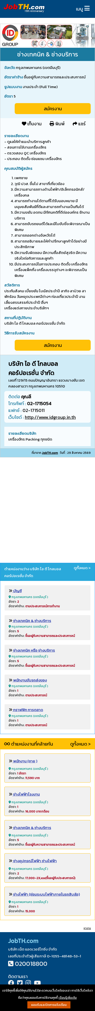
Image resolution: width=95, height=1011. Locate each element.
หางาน (87, 928)
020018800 (31, 963)
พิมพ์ (59, 123)
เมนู (79, 8)
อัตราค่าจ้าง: (34, 606)
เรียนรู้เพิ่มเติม (68, 997)
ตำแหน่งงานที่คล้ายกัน (31, 743)
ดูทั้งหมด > (82, 568)
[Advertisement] (47, 511)
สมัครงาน (53, 108)
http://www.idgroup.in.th (50, 417)
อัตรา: (14, 601)
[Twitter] (20, 983)
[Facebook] (11, 983)
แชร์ (81, 123)
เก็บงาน (34, 123)
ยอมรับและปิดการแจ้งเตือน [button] (49, 1005)
